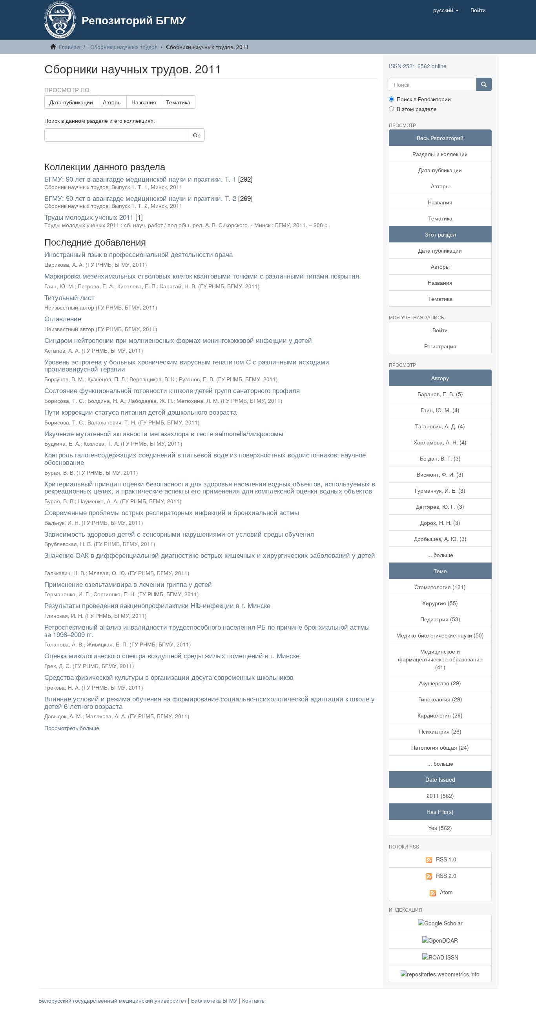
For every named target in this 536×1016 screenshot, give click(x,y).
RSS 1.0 (446, 859)
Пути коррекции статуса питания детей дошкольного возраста (140, 412)
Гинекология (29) (440, 699)
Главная (69, 47)
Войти (440, 330)
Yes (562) (440, 828)
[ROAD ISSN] (440, 956)
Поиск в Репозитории (424, 99)
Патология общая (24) (440, 747)
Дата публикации (71, 102)
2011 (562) (440, 795)
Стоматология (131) (440, 587)
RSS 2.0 (446, 875)
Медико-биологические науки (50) (440, 635)
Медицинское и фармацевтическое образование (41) (440, 659)
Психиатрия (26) (440, 731)
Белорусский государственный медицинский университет (113, 1000)
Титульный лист (69, 297)
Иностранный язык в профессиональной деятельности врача (138, 254)
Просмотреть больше (71, 728)
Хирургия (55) (440, 603)
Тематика (178, 102)
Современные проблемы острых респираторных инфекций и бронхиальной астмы (171, 512)
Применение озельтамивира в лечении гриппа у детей (128, 584)
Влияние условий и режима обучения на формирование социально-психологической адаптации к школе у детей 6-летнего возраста (209, 702)
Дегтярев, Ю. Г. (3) (440, 506)
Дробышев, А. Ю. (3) (440, 539)
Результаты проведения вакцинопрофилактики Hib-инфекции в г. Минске (157, 605)
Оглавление (62, 318)
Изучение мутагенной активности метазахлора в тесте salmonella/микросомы (163, 433)
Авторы (112, 102)
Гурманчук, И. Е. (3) (440, 490)
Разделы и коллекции (440, 154)
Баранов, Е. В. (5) (440, 394)
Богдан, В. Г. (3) (440, 458)
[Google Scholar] (440, 922)
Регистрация (440, 346)
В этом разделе (417, 109)
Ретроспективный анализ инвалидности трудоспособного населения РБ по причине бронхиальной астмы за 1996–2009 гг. (207, 630)
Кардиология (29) (440, 715)
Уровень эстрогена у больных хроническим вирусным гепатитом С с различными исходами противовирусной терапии (186, 365)
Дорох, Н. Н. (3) (440, 522)
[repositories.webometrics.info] (440, 973)
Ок (196, 135)
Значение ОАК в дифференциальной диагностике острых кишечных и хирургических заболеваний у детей (209, 555)
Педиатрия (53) (440, 619)
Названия (143, 102)
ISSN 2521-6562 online (418, 66)
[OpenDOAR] (440, 939)
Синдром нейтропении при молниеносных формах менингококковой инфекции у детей (178, 340)
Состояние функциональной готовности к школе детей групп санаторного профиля (172, 390)
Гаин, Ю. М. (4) (440, 410)
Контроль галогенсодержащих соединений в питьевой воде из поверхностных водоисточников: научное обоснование (205, 458)
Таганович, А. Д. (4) (440, 426)
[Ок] (484, 84)
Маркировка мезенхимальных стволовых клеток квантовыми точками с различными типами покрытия (201, 275)
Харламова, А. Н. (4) (440, 442)
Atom (446, 892)
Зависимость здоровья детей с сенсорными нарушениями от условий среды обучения (179, 534)
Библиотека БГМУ (215, 1000)
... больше (440, 555)
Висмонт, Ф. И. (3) (440, 474)
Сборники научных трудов (123, 47)
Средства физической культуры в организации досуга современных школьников (169, 677)
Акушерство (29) (440, 683)
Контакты (254, 1000)
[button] (446, 10)
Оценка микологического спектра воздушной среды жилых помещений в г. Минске (171, 655)
